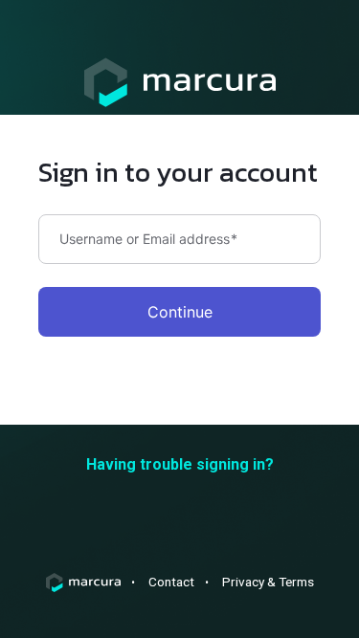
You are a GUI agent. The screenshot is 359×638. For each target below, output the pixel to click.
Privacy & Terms (268, 581)
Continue (180, 311)
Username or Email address (148, 239)
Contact (171, 581)
